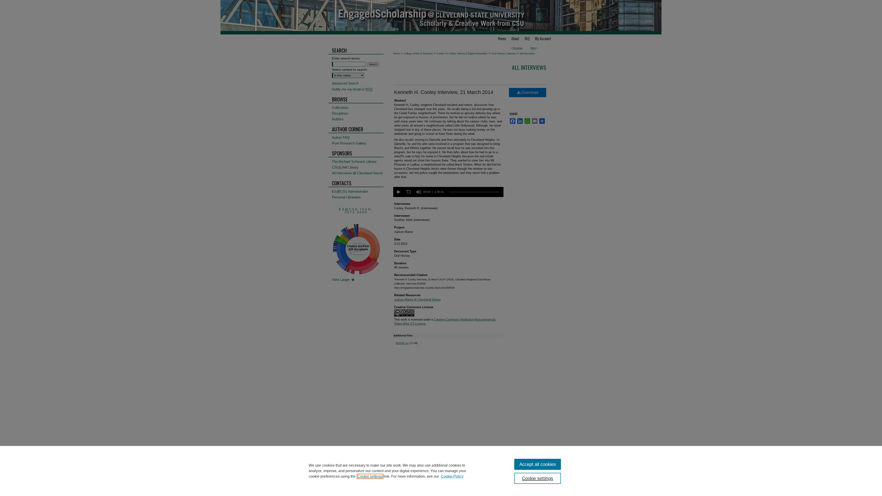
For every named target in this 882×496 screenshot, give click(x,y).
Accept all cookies (537, 464)
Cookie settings (370, 476)
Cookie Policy (452, 476)
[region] (441, 470)
